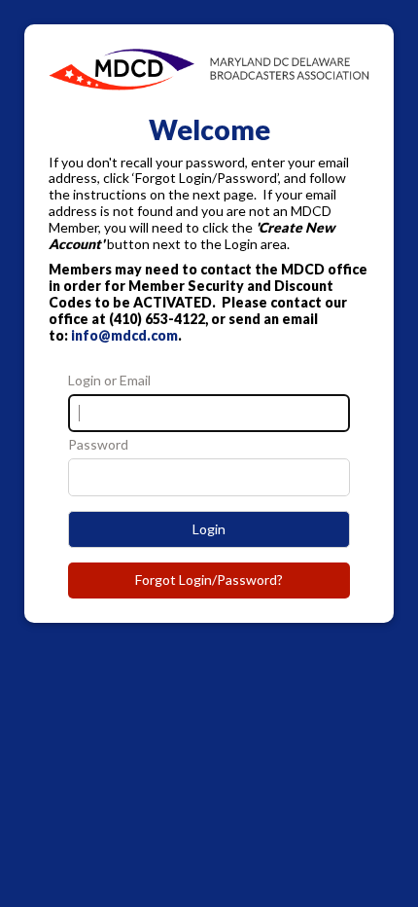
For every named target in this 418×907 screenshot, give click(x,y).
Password (98, 445)
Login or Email (109, 380)
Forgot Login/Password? (209, 579)
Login (209, 529)
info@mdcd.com (124, 335)
